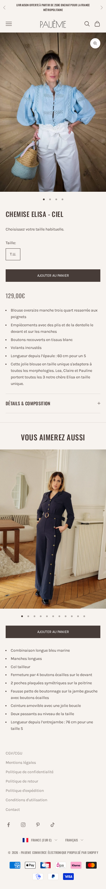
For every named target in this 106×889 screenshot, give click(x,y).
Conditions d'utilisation (26, 800)
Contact (13, 809)
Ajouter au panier (53, 275)
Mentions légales (21, 762)
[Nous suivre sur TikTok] (52, 825)
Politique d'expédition (25, 790)
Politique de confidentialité (29, 771)
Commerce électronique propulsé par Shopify (65, 852)
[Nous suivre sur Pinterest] (38, 825)
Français (71, 840)
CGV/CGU (14, 753)
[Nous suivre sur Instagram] (23, 825)
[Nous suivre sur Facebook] (8, 825)
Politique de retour (22, 781)
